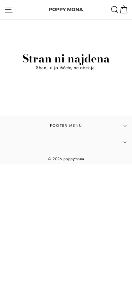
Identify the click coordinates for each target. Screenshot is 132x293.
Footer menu (66, 125)
